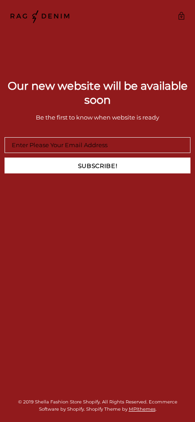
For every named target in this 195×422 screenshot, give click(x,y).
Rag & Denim (40, 16)
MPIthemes (142, 409)
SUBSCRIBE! (97, 165)
